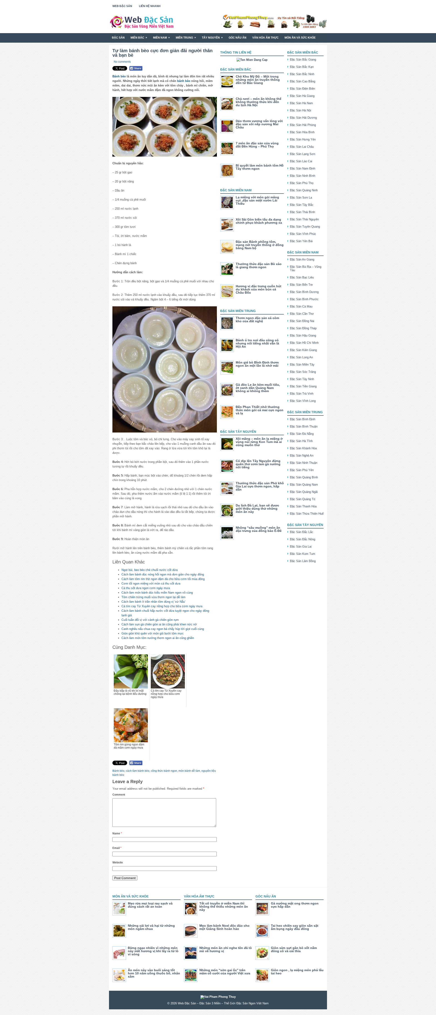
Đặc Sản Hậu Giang (303, 335)
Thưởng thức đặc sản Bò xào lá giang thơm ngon (259, 265)
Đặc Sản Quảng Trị (302, 499)
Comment (118, 794)
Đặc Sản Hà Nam (301, 103)
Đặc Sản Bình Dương (304, 292)
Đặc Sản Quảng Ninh (304, 190)
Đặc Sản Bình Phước (304, 299)
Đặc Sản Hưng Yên (303, 139)
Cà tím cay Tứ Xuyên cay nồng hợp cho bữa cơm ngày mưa (161, 606)
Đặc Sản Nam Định (302, 168)
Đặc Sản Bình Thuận (303, 426)
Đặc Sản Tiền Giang (303, 386)
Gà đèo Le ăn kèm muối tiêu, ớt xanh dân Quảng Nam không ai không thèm (258, 388)
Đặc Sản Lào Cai (301, 161)
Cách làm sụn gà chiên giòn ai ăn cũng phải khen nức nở (159, 624)
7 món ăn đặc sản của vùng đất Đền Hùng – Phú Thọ (257, 144)
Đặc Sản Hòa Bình (302, 132)
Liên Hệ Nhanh (150, 6)
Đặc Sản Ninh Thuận (303, 462)
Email (116, 848)
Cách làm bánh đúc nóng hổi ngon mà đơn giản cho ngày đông (162, 574)
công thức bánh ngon (164, 770)
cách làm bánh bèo (137, 770)
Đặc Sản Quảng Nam (304, 484)
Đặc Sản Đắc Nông (302, 539)
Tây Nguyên (212, 37)
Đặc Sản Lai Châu (302, 146)
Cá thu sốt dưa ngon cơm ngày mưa (145, 588)
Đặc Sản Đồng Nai (302, 321)
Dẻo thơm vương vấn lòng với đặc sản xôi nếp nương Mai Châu (259, 124)
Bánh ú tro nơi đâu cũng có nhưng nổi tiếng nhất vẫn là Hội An (257, 343)
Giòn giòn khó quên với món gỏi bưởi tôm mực (152, 633)
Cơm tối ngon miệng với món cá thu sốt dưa (150, 583)
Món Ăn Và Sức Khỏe (300, 37)
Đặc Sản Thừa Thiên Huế (307, 513)
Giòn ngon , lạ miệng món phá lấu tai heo (297, 971)
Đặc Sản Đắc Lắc (301, 532)
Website (117, 862)
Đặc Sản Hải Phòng (303, 125)
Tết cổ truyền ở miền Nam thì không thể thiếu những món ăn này (223, 907)
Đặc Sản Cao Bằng (302, 81)
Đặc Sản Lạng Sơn (302, 154)
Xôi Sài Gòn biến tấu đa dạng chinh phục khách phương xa (259, 221)
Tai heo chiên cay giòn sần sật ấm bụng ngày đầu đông (294, 927)
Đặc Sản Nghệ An (301, 455)
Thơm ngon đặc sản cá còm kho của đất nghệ (257, 319)
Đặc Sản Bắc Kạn (302, 67)
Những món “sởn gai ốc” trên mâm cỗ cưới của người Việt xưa (224, 971)
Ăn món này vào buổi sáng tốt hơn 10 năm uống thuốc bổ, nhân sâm (154, 973)
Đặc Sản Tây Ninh (302, 379)
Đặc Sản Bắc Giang (303, 59)
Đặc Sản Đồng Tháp (303, 328)
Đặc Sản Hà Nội (300, 110)
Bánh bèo (119, 76)
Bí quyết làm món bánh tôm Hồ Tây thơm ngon (260, 167)
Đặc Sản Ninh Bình (302, 175)
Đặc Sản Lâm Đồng (303, 561)
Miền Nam (161, 37)
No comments (122, 61)
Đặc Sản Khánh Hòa (303, 448)
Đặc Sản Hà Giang (302, 96)
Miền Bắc (139, 37)
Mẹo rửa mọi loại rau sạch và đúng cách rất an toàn (150, 905)
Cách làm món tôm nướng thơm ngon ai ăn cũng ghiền (157, 638)
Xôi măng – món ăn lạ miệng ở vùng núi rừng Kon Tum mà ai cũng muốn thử (259, 442)
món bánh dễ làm (189, 770)
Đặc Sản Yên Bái (301, 241)
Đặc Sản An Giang (302, 259)
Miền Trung (186, 37)
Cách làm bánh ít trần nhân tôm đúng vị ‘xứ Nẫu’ (153, 601)
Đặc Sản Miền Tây (302, 364)
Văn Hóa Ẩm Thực (265, 37)
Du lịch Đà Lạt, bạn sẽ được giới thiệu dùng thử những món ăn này (257, 509)
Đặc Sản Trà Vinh (301, 393)
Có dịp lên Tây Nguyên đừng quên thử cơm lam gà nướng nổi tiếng (258, 464)
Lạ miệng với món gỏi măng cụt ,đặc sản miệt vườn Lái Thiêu (257, 200)
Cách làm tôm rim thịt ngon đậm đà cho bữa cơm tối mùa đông (163, 579)
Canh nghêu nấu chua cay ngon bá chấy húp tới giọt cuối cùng (162, 629)
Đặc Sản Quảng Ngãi (304, 492)
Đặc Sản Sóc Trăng (303, 372)
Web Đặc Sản (122, 6)
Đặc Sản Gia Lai (301, 546)
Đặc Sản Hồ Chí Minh (304, 342)
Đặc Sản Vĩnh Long (303, 401)
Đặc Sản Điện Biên (302, 88)
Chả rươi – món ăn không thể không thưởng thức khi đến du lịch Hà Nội (258, 102)
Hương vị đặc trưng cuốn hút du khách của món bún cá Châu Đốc (258, 289)
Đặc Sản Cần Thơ (302, 313)
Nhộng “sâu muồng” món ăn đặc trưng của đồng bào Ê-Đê (259, 529)
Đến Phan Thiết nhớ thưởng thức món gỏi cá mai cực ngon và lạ (259, 410)
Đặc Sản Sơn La (301, 197)
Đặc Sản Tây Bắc (301, 204)
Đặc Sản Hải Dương (303, 117)
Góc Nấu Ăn (237, 37)
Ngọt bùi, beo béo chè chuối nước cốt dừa (149, 570)
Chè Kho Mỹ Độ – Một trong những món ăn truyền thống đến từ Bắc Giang (258, 80)
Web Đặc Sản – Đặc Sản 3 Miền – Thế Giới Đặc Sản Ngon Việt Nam (223, 1003)
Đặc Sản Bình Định (302, 419)
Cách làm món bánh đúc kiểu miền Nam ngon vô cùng (157, 592)
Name (117, 833)
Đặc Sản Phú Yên (302, 470)
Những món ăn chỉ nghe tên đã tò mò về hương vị (225, 949)
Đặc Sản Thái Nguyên (304, 219)
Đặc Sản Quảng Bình (304, 477)
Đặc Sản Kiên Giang (303, 350)
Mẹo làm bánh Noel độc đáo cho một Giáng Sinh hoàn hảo (224, 927)
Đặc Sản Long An (301, 357)
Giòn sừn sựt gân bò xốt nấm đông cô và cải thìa (294, 949)
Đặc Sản (118, 37)
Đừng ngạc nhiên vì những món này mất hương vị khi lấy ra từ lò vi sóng (153, 951)
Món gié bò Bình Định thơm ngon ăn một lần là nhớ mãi (257, 364)
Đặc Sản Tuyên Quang (305, 226)
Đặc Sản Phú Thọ (301, 183)
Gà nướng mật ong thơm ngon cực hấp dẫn (295, 905)
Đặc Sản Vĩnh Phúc (303, 234)
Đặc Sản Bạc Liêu (302, 277)
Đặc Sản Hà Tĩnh (301, 441)
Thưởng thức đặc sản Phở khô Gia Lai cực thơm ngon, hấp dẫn (260, 486)
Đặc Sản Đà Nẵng (302, 433)
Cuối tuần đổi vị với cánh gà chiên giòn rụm (150, 620)
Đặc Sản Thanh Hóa (303, 506)
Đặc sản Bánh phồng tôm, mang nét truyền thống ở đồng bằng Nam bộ (260, 245)
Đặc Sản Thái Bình (302, 212)
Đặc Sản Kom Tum (302, 553)
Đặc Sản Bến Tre (301, 284)
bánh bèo (183, 81)
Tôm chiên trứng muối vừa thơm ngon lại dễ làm (153, 597)
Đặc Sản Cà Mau (301, 306)
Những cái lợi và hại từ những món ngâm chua (151, 927)
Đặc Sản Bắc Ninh (302, 74)
